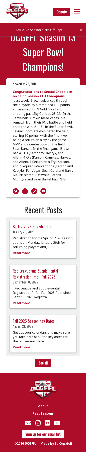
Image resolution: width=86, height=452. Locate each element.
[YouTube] (57, 423)
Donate (62, 11)
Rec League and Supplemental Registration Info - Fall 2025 (35, 274)
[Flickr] (47, 423)
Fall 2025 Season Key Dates (34, 321)
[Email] (28, 423)
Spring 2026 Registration (32, 227)
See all (43, 362)
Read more (21, 253)
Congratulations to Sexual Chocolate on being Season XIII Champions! (42, 94)
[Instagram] (38, 423)
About (43, 406)
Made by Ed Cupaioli (56, 443)
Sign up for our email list (43, 434)
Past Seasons (43, 413)
